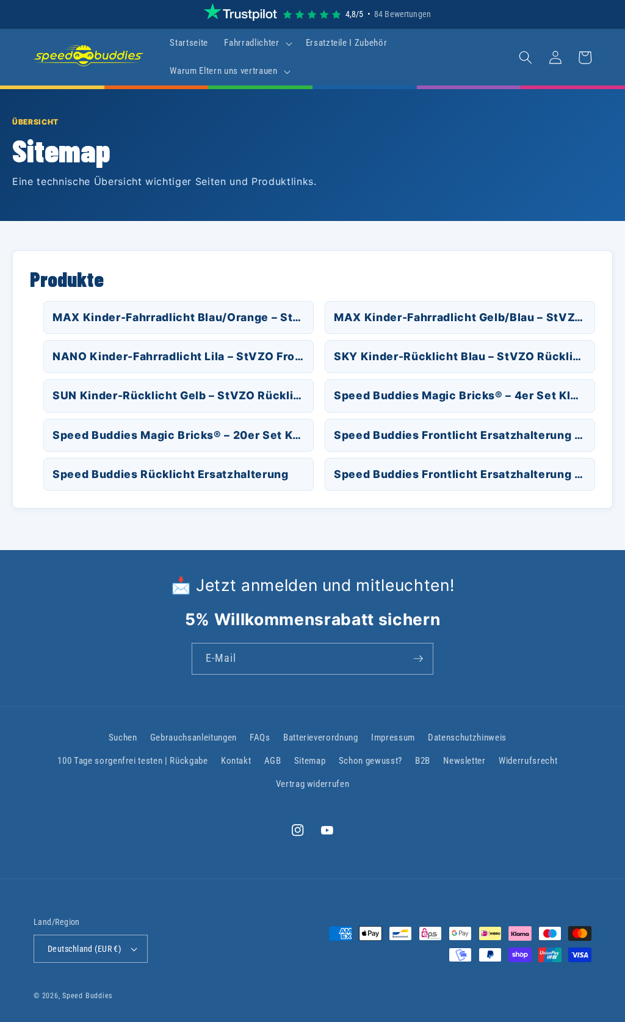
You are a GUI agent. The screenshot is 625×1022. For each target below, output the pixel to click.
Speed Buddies (87, 995)
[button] (256, 43)
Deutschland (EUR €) (84, 949)
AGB (272, 760)
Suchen (123, 737)
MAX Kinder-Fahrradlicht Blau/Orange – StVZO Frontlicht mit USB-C (183, 317)
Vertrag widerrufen (313, 783)
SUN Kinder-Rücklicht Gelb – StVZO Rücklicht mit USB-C (183, 395)
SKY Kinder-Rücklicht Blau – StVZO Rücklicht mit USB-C (464, 356)
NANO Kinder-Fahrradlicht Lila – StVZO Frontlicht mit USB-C (183, 356)
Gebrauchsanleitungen (193, 737)
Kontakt (236, 760)
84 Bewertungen (402, 14)
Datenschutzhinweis (467, 737)
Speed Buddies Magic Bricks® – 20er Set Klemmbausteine (183, 435)
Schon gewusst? (370, 760)
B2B (422, 760)
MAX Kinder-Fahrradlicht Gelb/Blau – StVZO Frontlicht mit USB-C (464, 317)
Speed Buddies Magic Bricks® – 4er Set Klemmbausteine (464, 395)
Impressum (393, 737)
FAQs (260, 737)
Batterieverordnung (320, 737)
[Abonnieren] (418, 659)
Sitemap (310, 760)
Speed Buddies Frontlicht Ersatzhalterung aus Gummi (464, 435)
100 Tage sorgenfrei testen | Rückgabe (132, 760)
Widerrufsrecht (528, 760)
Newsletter (464, 760)
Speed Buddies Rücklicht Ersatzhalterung (170, 474)
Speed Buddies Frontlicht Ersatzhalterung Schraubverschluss (464, 474)
